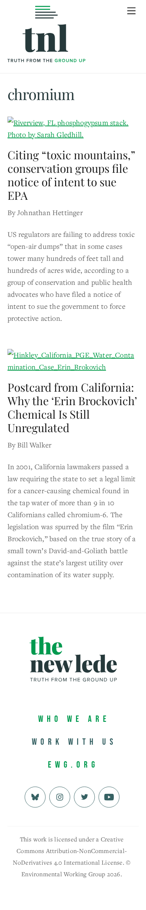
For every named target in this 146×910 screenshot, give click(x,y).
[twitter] (84, 796)
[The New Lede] (46, 47)
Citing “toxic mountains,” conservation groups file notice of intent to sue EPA (71, 175)
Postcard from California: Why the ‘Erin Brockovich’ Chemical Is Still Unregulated (72, 407)
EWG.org (73, 764)
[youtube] (109, 796)
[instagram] (59, 796)
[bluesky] (35, 796)
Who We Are (74, 719)
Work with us (74, 741)
